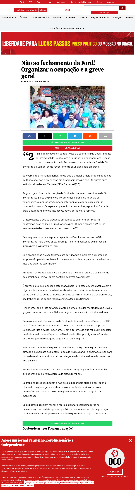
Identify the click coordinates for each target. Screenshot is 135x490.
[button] (130, 440)
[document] (67, 245)
